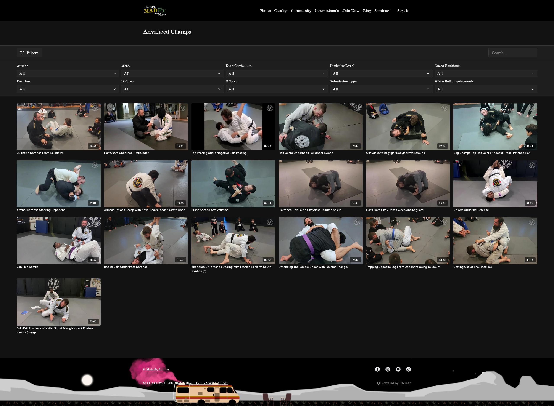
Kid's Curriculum (239, 66)
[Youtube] (398, 369)
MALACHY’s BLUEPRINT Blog (168, 383)
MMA (125, 66)
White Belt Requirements (454, 81)
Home (265, 10)
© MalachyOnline (156, 369)
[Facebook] (377, 369)
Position (23, 81)
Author (22, 66)
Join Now (350, 10)
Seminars (382, 10)
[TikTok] (408, 369)
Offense (231, 81)
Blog (367, 10)
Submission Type (343, 81)
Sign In (403, 10)
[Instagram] (387, 369)
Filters (32, 52)
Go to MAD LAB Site (212, 383)
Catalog (280, 10)
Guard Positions (447, 66)
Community (301, 10)
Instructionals (327, 10)
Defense (127, 81)
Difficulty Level (342, 66)
